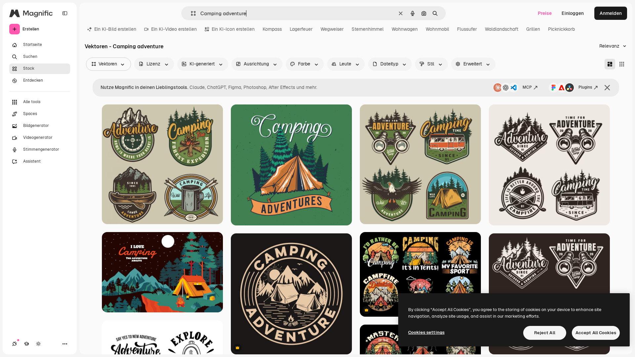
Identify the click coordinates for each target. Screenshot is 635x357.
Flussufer (467, 29)
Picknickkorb (561, 29)
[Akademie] (26, 343)
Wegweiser (332, 29)
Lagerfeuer (301, 29)
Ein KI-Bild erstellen (115, 29)
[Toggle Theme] (38, 343)
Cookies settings (426, 332)
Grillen (533, 29)
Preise (545, 13)
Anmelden (611, 13)
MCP (527, 87)
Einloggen (573, 13)
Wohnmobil (437, 29)
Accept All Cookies (595, 333)
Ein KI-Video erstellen (174, 29)
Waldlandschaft (501, 29)
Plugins (585, 87)
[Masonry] (610, 64)
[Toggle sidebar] (65, 13)
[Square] (621, 64)
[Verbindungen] (14, 343)
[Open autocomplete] (191, 13)
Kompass (272, 29)
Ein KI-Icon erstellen (233, 29)
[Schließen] (607, 88)
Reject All (544, 333)
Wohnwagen (405, 29)
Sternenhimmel (368, 29)
